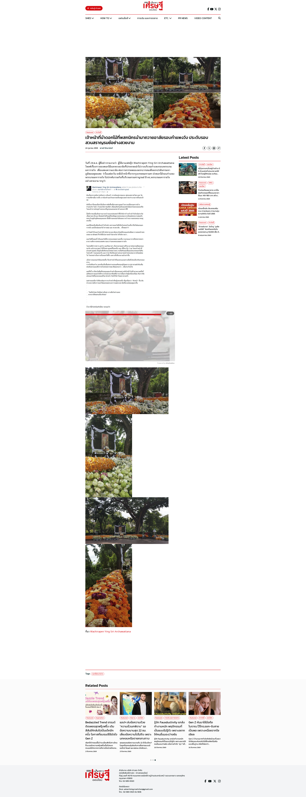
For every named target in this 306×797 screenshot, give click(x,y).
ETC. (166, 18)
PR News (183, 18)
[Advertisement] (153, 39)
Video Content (203, 18)
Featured (89, 132)
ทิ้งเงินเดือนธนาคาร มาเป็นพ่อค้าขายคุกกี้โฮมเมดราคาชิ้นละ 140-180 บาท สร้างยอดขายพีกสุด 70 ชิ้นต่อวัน (209, 194)
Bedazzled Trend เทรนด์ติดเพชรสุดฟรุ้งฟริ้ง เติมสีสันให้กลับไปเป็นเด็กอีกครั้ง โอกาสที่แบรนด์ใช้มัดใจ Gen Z (101, 730)
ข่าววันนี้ (98, 132)
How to (104, 18)
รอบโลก (210, 164)
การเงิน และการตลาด (147, 18)
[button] (150, 760)
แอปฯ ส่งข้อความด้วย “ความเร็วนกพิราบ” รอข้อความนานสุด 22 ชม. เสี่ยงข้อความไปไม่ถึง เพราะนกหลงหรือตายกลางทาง (135, 730)
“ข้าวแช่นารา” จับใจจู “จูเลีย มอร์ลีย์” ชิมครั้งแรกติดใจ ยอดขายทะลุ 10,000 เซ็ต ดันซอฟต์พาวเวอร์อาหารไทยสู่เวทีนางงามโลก (209, 232)
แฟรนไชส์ (123, 18)
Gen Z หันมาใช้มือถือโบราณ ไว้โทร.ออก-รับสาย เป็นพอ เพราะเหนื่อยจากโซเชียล (204, 728)
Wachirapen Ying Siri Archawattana (110, 631)
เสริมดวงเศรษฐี (204, 204)
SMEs (88, 18)
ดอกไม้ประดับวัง (97, 674)
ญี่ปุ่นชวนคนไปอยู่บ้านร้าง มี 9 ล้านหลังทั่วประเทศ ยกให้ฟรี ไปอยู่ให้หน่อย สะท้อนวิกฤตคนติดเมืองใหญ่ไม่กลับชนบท (209, 174)
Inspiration (100, 718)
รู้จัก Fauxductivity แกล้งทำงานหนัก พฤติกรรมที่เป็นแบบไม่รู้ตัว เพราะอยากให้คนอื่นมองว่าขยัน (169, 728)
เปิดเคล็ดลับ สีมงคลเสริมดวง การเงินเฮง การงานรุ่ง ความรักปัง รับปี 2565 (208, 211)
